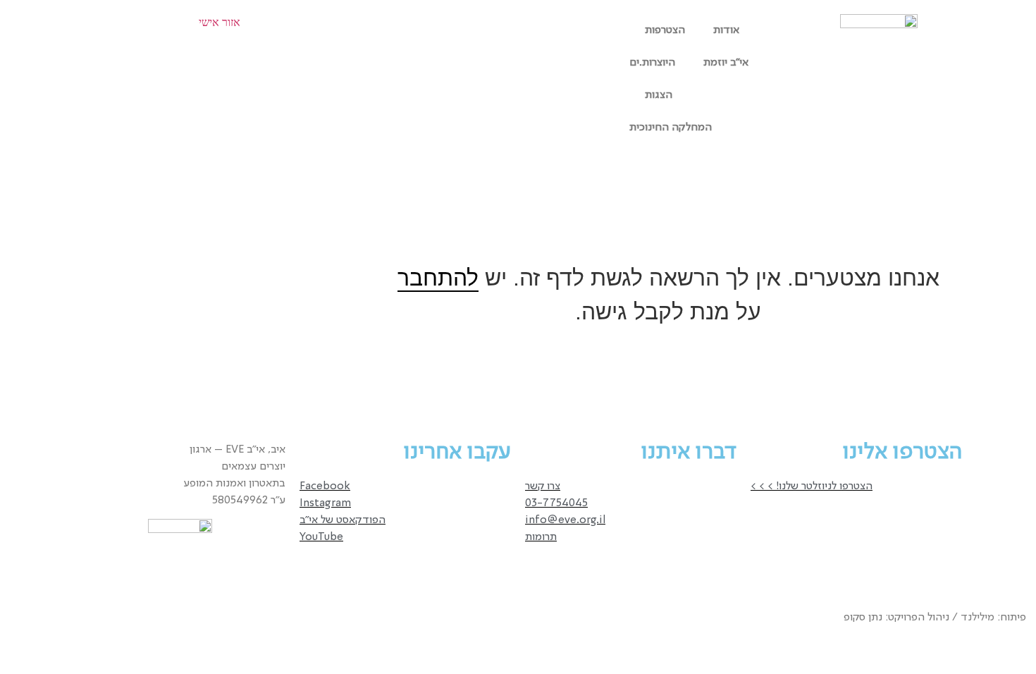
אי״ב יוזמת (725, 62)
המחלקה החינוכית (670, 127)
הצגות (658, 95)
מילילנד (977, 617)
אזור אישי (219, 22)
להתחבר (438, 277)
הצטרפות (665, 30)
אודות (726, 30)
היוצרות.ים (652, 62)
